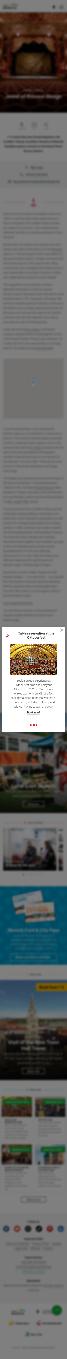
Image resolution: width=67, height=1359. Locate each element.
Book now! (33, 712)
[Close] (62, 630)
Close (33, 724)
